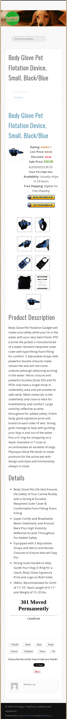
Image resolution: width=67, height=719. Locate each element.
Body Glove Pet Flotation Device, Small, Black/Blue (28, 125)
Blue (39, 644)
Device (14, 651)
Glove (42, 651)
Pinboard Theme (26, 715)
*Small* (15, 644)
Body (50, 644)
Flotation (28, 651)
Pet (53, 651)
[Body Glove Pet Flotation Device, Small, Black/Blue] (16, 159)
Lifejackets (18, 97)
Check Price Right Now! (41, 172)
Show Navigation (53, 31)
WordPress (45, 715)
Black (28, 644)
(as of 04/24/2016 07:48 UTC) (41, 167)
